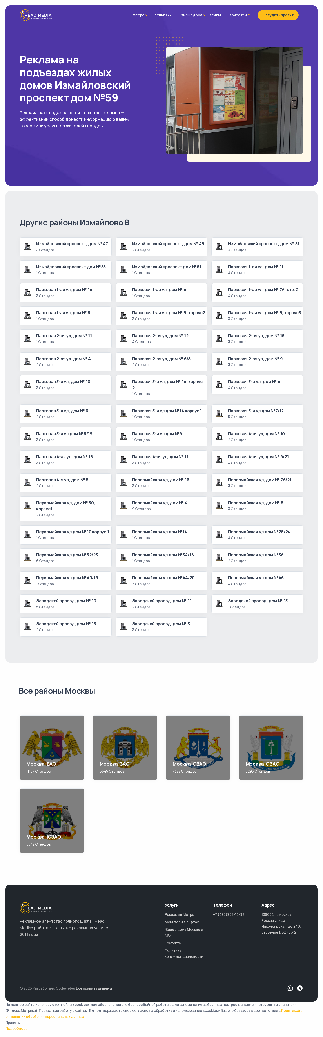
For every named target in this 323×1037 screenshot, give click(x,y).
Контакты (238, 15)
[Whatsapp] (290, 988)
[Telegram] (300, 988)
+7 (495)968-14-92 (228, 914)
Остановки (161, 15)
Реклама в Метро (179, 914)
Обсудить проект (278, 15)
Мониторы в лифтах (182, 922)
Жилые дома (191, 15)
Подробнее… (16, 1028)
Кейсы (215, 15)
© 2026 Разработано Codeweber (47, 988)
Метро (138, 15)
